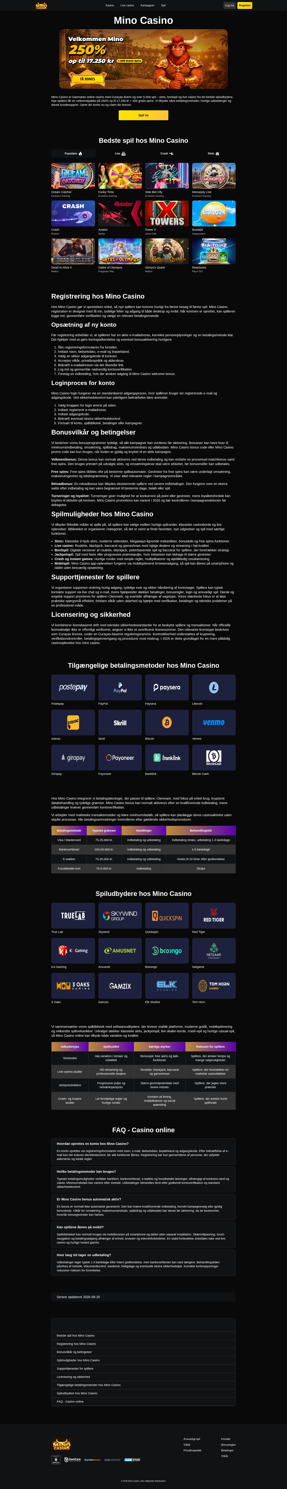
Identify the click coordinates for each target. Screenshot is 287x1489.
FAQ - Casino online (70, 1401)
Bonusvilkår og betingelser (74, 1352)
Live (117, 153)
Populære (71, 153)
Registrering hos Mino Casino (76, 1344)
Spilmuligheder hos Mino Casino (78, 1360)
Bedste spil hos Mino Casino (76, 1335)
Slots (211, 153)
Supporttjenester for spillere (75, 1368)
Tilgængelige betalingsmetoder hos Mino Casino (89, 1385)
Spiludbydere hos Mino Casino (77, 1393)
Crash (164, 153)
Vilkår (224, 1456)
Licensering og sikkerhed (73, 1377)
